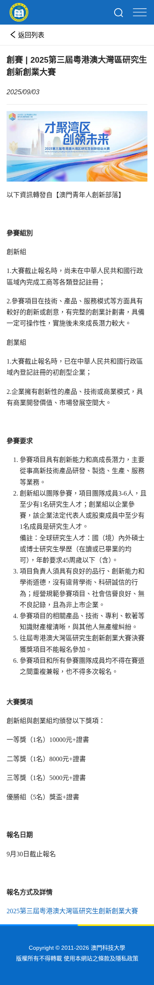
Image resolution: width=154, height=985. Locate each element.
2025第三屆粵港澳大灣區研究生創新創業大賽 (72, 911)
